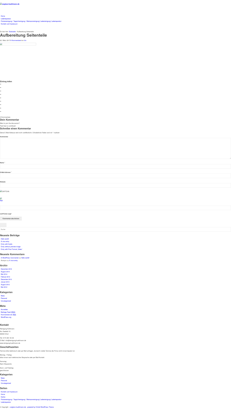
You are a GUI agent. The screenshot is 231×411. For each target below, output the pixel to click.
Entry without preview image (10, 246)
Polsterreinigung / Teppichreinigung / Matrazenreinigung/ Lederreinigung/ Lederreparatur (31, 399)
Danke (3, 397)
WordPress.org (6, 317)
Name (2, 163)
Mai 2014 (4, 274)
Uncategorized (6, 301)
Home (3, 394)
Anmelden (4, 309)
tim (25, 40)
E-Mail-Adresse (6, 172)
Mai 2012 (4, 287)
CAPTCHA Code (5, 214)
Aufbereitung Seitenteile (23, 35)
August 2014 (5, 271)
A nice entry (5, 241)
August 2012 (5, 284)
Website (3, 182)
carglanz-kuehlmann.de (18, 407)
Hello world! (5, 239)
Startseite (12, 31)
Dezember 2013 (6, 279)
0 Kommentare (15, 40)
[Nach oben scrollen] (0, 409)
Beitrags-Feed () (8, 312)
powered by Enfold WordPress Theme (40, 407)
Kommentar (4, 137)
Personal (4, 298)
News (3, 296)
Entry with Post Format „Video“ (11, 249)
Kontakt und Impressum (9, 392)
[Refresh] (1, 200)
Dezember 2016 (6, 269)
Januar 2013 (5, 282)
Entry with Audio (6, 244)
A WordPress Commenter (10, 258)
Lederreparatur (6, 402)
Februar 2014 (5, 277)
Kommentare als (8, 314)
